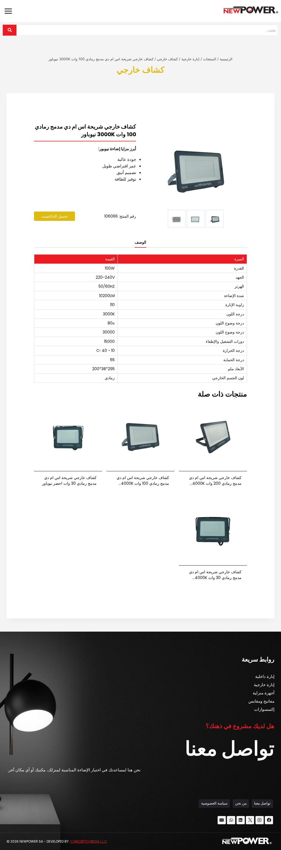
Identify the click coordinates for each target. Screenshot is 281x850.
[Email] (222, 820)
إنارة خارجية (264, 685)
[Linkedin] (241, 820)
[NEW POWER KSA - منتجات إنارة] (250, 10)
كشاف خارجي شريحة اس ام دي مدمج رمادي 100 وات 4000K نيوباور (143, 480)
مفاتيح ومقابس (261, 701)
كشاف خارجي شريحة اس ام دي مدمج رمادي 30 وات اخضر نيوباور (69, 480)
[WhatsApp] (231, 820)
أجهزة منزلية (263, 693)
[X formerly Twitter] (250, 820)
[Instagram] (259, 820)
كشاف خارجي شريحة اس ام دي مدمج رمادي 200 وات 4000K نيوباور (215, 480)
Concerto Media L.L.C (88, 841)
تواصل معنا (262, 803)
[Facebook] (269, 820)
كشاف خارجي (140, 70)
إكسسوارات (264, 709)
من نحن (241, 803)
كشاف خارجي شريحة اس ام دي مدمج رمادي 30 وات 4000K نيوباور (215, 575)
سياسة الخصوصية (214, 803)
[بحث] (9, 30)
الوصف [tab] (140, 242)
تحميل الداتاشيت (54, 216)
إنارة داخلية (264, 676)
